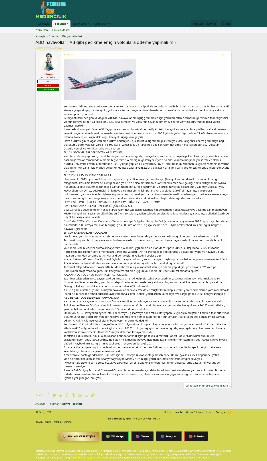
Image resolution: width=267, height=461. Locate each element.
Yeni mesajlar (42, 29)
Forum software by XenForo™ (133, 418)
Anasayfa (44, 23)
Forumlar (61, 23)
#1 (228, 54)
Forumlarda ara (60, 29)
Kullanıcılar (100, 23)
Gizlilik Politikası (194, 412)
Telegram (168, 436)
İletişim (168, 412)
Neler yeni (79, 23)
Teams (142, 436)
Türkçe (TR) (45, 412)
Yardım (209, 412)
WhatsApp (115, 436)
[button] (88, 23)
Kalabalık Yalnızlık (63, 421)
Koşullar (179, 412)
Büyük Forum (43, 421)
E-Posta (196, 436)
